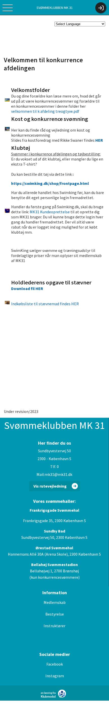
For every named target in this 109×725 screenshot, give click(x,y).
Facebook (54, 664)
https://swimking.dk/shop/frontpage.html (50, 183)
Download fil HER (27, 288)
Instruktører (54, 625)
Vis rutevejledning (50, 486)
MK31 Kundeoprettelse (50, 211)
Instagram (54, 675)
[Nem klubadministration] (54, 697)
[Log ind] (100, 7)
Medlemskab (55, 602)
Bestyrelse (54, 614)
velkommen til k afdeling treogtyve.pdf (45, 111)
